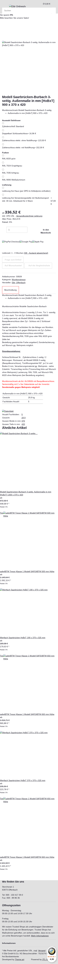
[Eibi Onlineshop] (17, 6)
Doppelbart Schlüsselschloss (19, 133)
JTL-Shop (46, 959)
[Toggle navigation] (5, 7)
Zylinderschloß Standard (13, 126)
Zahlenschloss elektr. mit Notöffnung (23, 147)
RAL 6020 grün (8, 158)
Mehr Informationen (40, 936)
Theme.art (19, 959)
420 (23, 424)
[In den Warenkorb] (4, 33)
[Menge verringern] (4, 230)
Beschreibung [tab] (10, 290)
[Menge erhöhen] (29, 230)
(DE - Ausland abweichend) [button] (36, 253)
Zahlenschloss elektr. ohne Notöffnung (24, 140)
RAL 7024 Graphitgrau (12, 166)
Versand (41, 950)
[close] (4, 38)
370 (23, 421)
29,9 (23, 418)
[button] (39, 3)
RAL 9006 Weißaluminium (13, 180)
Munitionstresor (19, 279)
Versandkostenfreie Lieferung (29, 216)
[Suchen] (54, 10)
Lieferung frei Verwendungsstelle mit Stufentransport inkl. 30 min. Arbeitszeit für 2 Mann (29, 201)
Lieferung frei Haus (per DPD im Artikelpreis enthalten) (26, 191)
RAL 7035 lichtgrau (10, 173)
